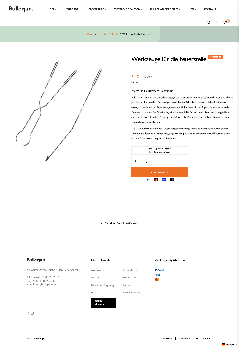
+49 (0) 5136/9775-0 (47, 277)
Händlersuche (130, 277)
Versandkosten (131, 270)
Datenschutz (184, 338)
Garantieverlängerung (102, 285)
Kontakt (127, 285)
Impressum (168, 338)
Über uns (96, 277)
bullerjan (40, 338)
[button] (230, 344)
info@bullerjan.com (45, 284)
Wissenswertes (99, 270)
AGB (197, 338)
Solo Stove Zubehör (108, 34)
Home (90, 34)
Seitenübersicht (131, 293)
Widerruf (207, 338)
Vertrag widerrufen (100, 303)
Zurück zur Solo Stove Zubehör (121, 223)
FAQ (93, 293)
